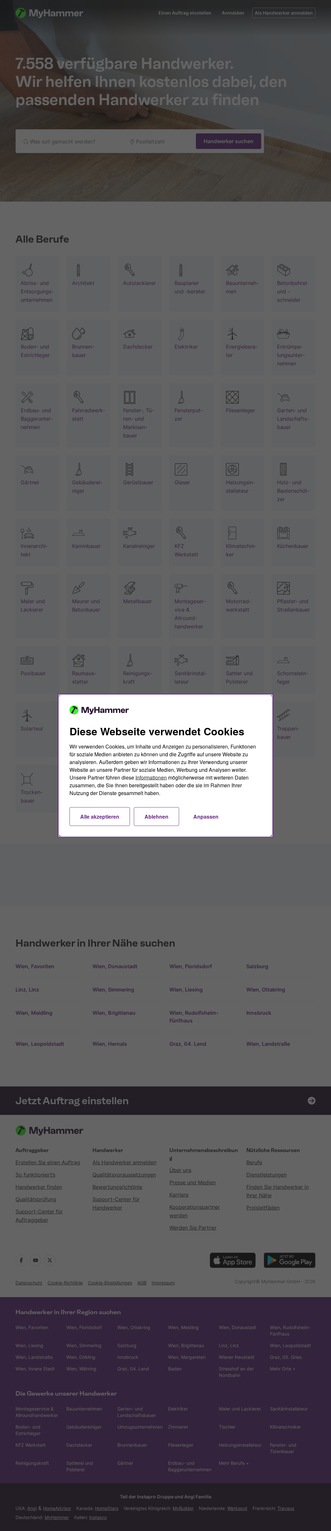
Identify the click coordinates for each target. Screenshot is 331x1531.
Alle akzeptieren (99, 816)
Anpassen (206, 816)
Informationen (151, 777)
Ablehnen (156, 816)
